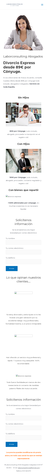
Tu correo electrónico (14, 248)
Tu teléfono (10, 258)
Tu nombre (10, 238)
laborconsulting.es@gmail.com (29, 468)
